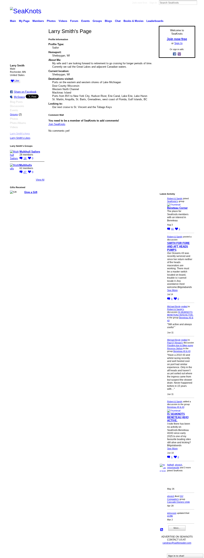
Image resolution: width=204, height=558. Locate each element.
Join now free (139, 2)
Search (200, 2)
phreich (178, 465)
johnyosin (171, 513)
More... (177, 528)
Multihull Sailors (30, 151)
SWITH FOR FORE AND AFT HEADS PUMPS (178, 246)
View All (40, 179)
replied (184, 306)
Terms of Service (186, 553)
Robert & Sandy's (175, 309)
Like (17, 80)
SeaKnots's (172, 201)
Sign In (153, 2)
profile (170, 516)
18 (25, 158)
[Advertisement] (176, 120)
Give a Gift (30, 192)
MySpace (19, 96)
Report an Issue (165, 553)
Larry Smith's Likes (20, 138)
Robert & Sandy (174, 198)
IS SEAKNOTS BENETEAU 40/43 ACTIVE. (177, 417)
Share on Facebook (25, 91)
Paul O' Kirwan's (175, 342)
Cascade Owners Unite (178, 502)
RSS (162, 530)
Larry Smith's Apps (20, 133)
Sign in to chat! (176, 556)
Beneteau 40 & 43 (181, 351)
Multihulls (26, 165)
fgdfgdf (170, 465)
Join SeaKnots (56, 124)
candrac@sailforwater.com (177, 542)
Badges (150, 553)
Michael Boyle (173, 306)
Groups (14, 114)
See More (172, 290)
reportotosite (173, 467)
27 (25, 172)
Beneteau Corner (177, 207)
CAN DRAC (37, 553)
